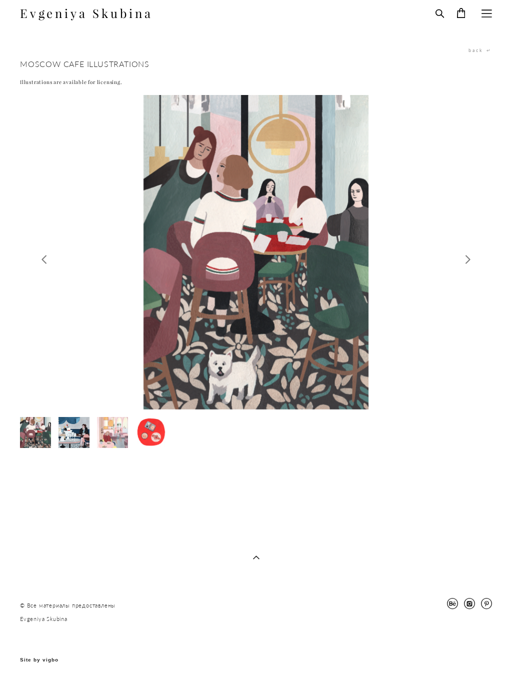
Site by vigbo (39, 660)
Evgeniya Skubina (86, 14)
